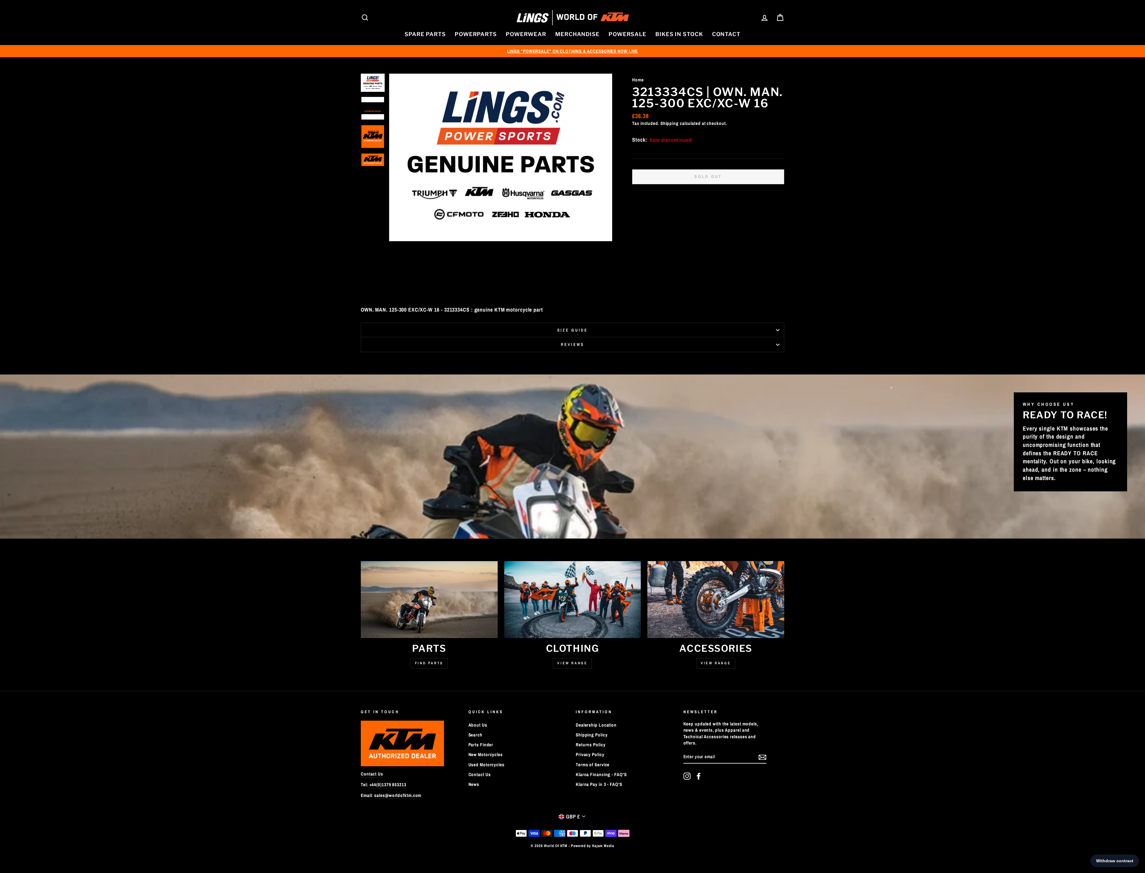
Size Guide (572, 330)
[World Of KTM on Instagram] (687, 776)
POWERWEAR (526, 34)
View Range (572, 663)
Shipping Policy (592, 735)
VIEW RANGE (716, 663)
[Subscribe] (762, 757)
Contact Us (372, 774)
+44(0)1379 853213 (387, 784)
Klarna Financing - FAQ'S (601, 774)
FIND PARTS (429, 663)
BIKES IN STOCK (679, 34)
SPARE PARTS (425, 34)
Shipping (669, 123)
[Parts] (429, 599)
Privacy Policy (590, 754)
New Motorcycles (485, 754)
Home (638, 80)
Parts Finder (480, 745)
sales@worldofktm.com (397, 795)
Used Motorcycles (486, 764)
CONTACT (726, 34)
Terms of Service (592, 764)
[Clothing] (572, 599)
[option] (572, 51)
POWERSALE (627, 34)
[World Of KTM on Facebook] (698, 776)
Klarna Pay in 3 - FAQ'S (599, 784)
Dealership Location (596, 725)
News (473, 784)
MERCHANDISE (577, 34)
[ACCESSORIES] (715, 599)
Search (475, 735)
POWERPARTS (476, 34)
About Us (477, 725)
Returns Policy (591, 745)
